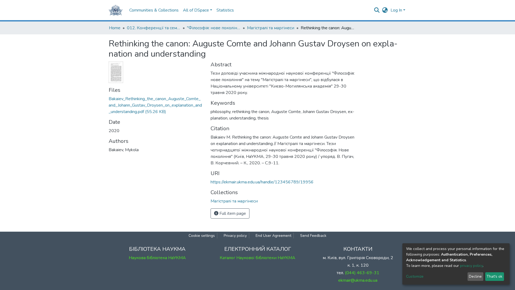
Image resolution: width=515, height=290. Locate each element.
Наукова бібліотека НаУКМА (157, 258)
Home (114, 28)
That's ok (494, 276)
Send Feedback (313, 235)
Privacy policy (235, 235)
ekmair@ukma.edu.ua (357, 280)
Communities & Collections (154, 10)
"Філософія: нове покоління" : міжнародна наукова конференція (214, 28)
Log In (396, 10)
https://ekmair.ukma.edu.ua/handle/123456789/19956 (262, 182)
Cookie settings (202, 235)
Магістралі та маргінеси (270, 28)
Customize (415, 276)
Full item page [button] (232, 213)
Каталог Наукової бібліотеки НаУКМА (257, 258)
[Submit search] (377, 10)
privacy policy (471, 265)
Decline (475, 276)
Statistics (225, 10)
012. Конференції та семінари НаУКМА (154, 28)
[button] (385, 10)
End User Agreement (273, 235)
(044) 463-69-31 (362, 273)
